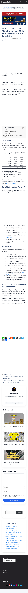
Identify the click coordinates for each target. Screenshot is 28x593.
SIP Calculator (9, 237)
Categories (5, 558)
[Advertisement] (14, 58)
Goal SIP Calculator (11, 183)
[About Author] (14, 400)
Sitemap (5, 577)
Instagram (15, 403)
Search (7, 510)
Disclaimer (5, 570)
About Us (5, 572)
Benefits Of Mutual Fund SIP (11, 131)
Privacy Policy (6, 568)
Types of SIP (7, 133)
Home (4, 7)
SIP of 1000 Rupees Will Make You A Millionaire (13, 136)
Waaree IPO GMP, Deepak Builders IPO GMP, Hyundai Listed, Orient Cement (13, 546)
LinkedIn (9, 403)
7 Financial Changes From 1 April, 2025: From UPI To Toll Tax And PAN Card (13, 532)
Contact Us (5, 574)
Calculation (6, 129)
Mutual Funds (9, 7)
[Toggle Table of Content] (23, 128)
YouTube (21, 403)
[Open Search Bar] (20, 2)
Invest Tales (6, 2)
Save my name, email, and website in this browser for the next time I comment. (14, 496)
